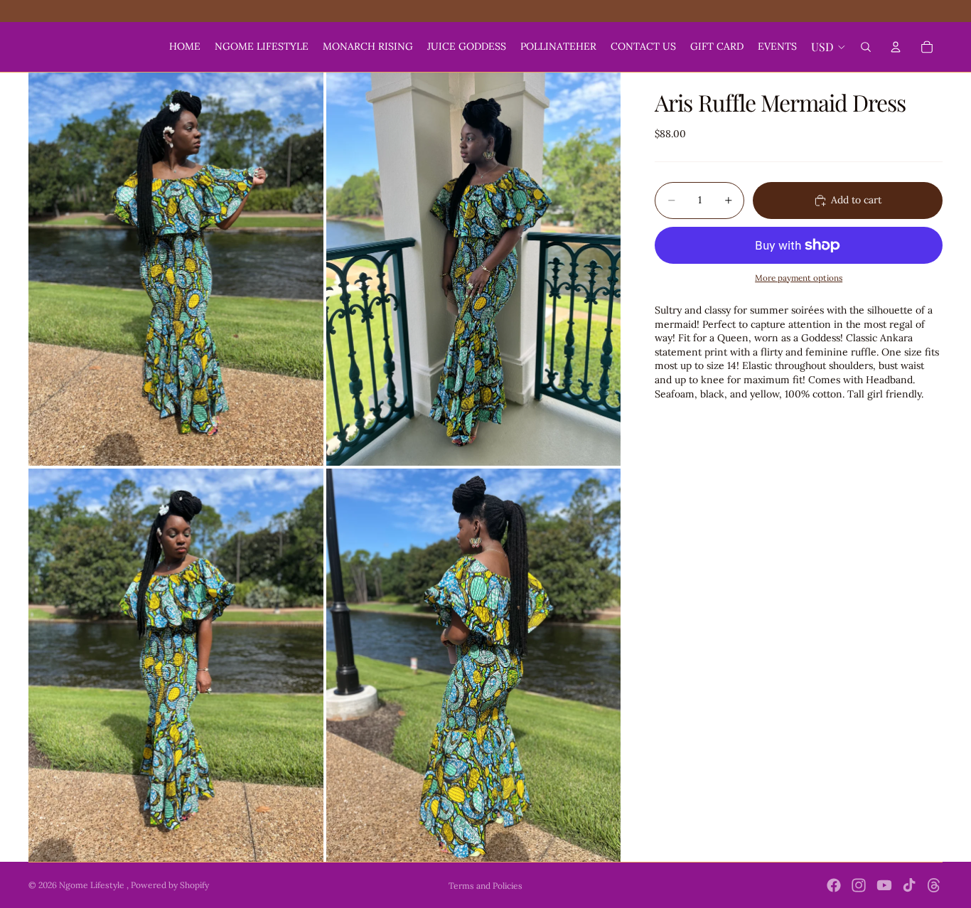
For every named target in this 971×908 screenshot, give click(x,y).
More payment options (798, 277)
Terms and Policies (485, 885)
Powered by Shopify (170, 885)
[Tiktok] (909, 885)
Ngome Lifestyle (93, 885)
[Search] (865, 47)
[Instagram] (858, 885)
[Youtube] (884, 885)
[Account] (895, 47)
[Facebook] (833, 885)
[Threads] (934, 885)
